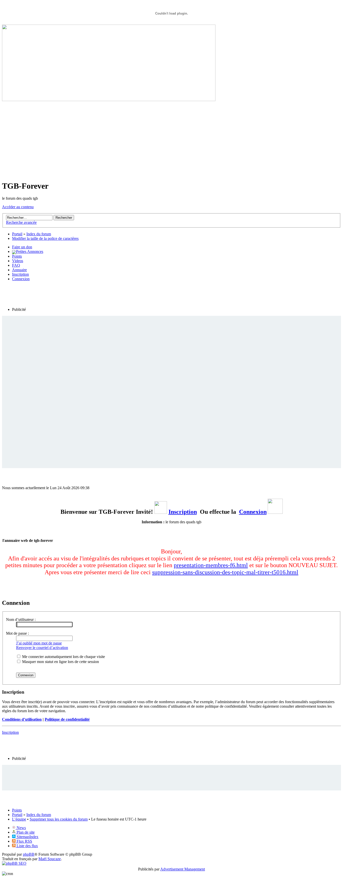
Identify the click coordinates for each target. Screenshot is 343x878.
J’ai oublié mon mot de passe (39, 643)
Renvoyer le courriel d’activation (42, 647)
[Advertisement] (171, 141)
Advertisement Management (182, 869)
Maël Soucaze (49, 859)
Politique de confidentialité (67, 719)
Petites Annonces (29, 251)
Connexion (21, 279)
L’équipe (19, 819)
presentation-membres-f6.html (211, 565)
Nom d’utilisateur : (21, 619)
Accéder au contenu (18, 207)
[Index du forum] (108, 100)
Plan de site (25, 832)
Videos (17, 261)
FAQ (16, 265)
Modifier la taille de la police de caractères (45, 238)
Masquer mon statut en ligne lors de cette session (60, 662)
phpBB (28, 854)
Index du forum (38, 815)
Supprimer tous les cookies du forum (59, 819)
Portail (17, 234)
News (21, 828)
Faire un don (22, 247)
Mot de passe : (17, 633)
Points (17, 256)
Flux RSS (24, 841)
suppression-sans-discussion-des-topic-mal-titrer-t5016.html (225, 572)
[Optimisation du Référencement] (14, 863)
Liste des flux (27, 846)
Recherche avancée (21, 222)
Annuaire (19, 270)
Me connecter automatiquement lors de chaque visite (63, 656)
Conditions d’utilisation (22, 719)
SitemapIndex (27, 837)
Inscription (20, 274)
